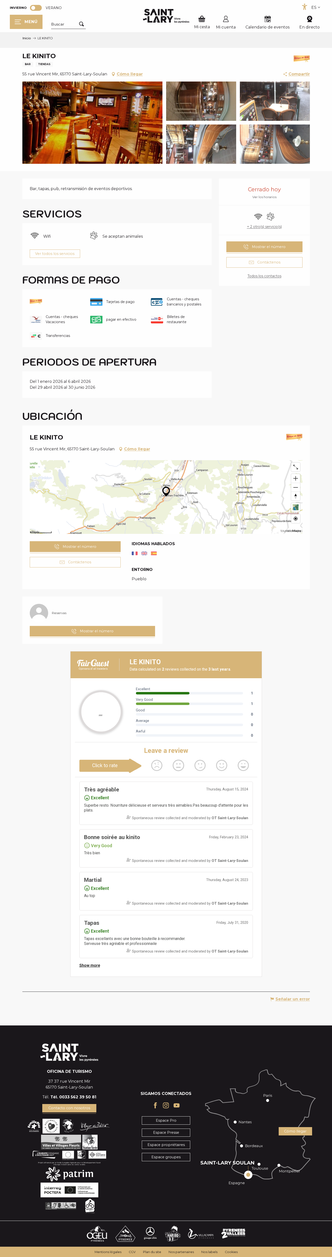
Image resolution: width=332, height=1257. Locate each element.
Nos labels (209, 1252)
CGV (132, 1252)
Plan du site (152, 1252)
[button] (68, 24)
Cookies (231, 1252)
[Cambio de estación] (37, 8)
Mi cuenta (226, 27)
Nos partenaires (181, 1252)
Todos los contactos (264, 276)
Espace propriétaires (166, 1145)
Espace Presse (166, 1132)
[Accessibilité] (304, 7)
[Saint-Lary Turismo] (166, 15)
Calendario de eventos (267, 27)
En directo (309, 27)
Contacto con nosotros (69, 1108)
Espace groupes (166, 1157)
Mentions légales (108, 1252)
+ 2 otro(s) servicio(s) (264, 226)
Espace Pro (166, 1120)
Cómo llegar (295, 1131)
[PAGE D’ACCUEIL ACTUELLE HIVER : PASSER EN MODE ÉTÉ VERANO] (36, 8)
